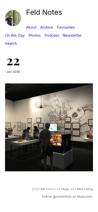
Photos (34, 35)
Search (11, 43)
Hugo (65, 189)
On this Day (15, 35)
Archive (46, 27)
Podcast (51, 35)
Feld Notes (44, 12)
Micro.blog (85, 189)
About (31, 27)
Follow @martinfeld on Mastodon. (67, 196)
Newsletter (72, 35)
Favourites (66, 27)
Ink (43, 189)
